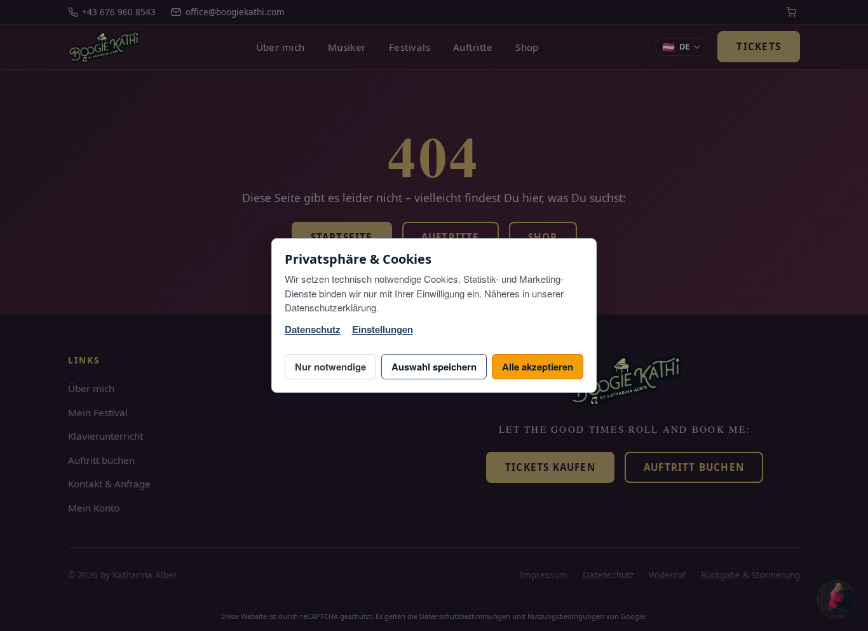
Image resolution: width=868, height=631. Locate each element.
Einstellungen (382, 329)
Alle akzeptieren (537, 367)
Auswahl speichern (434, 367)
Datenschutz (313, 329)
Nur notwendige (330, 367)
